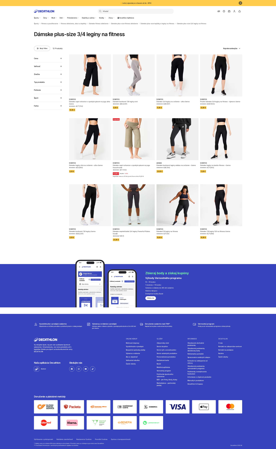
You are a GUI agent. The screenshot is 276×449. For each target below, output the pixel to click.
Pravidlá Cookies (101, 439)
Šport (36, 98)
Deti (61, 18)
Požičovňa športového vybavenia (165, 375)
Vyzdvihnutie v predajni (135, 346)
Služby (101, 18)
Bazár (159, 364)
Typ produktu (39, 82)
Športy (36, 18)
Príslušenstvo (72, 18)
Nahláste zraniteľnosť (65, 439)
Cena (36, 58)
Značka (37, 74)
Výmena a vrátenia (133, 353)
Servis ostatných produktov (167, 353)
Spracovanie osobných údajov (199, 357)
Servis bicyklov (162, 346)
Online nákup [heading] (131, 339)
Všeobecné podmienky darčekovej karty (196, 349)
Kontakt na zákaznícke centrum (230, 346)
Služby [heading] (160, 339)
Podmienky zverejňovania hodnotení (197, 373)
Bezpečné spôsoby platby (135, 350)
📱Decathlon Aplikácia (125, 18)
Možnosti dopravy (132, 343)
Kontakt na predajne (225, 350)
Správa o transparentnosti (120, 439)
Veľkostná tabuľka (133, 360)
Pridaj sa (150, 298)
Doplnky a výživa (88, 18)
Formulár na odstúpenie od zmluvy (198, 362)
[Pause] (240, 3)
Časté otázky (131, 364)
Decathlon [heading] (223, 339)
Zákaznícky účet (163, 343)
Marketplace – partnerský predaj (166, 384)
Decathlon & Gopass (195, 384)
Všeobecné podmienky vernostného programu (196, 367)
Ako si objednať (132, 357)
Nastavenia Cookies (83, 439)
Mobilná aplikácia (163, 367)
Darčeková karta (163, 360)
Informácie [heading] (192, 339)
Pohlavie (37, 90)
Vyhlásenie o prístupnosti (43, 439)
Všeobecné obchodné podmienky (196, 344)
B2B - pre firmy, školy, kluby (167, 380)
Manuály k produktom (196, 380)
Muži (54, 18)
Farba (36, 106)
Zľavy (111, 18)
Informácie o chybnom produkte (199, 377)
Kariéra (221, 353)
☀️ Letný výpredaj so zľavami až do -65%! (136, 3)
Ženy (45, 18)
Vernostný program (164, 371)
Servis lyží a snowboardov (166, 350)
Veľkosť (37, 66)
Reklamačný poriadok (196, 354)
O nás (220, 343)
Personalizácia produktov (166, 357)
